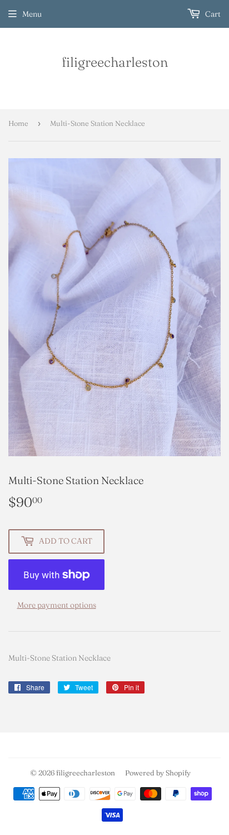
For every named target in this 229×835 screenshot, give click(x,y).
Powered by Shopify (158, 772)
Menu (32, 14)
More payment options (56, 605)
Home (18, 123)
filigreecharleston (115, 61)
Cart (212, 14)
